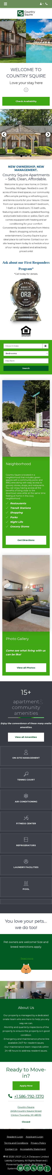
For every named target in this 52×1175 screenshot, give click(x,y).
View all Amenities (26, 732)
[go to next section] (26, 85)
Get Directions (26, 535)
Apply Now (26, 1081)
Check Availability (26, 97)
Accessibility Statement (33, 1144)
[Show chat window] (27, 1168)
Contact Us (11, 1144)
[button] (41, 4)
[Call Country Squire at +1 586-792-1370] (47, 4)
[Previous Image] (4, 130)
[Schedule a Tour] (20, 1168)
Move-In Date (12, 341)
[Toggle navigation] (5, 4)
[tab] (21, 151)
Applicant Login (34, 1132)
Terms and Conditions (16, 1138)
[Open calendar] (45, 341)
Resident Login (15, 1132)
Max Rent (9, 356)
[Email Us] (40, 1168)
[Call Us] (33, 1168)
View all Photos (26, 663)
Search (26, 364)
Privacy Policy (38, 1138)
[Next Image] (48, 130)
